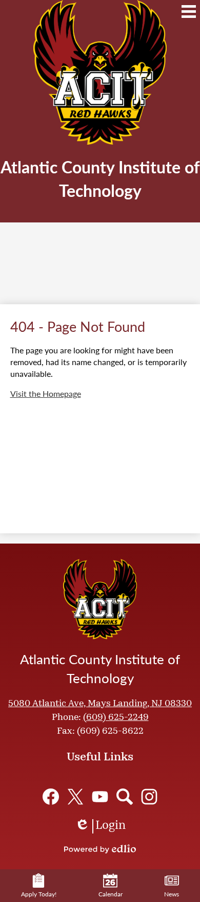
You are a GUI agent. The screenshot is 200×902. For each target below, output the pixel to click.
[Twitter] (75, 796)
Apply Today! (38, 894)
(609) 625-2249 (116, 718)
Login (100, 826)
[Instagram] (149, 796)
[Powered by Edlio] (100, 849)
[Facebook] (50, 796)
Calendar (110, 894)
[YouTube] (100, 796)
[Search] (124, 796)
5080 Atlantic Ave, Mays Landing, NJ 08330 (100, 704)
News (171, 894)
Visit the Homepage (45, 393)
